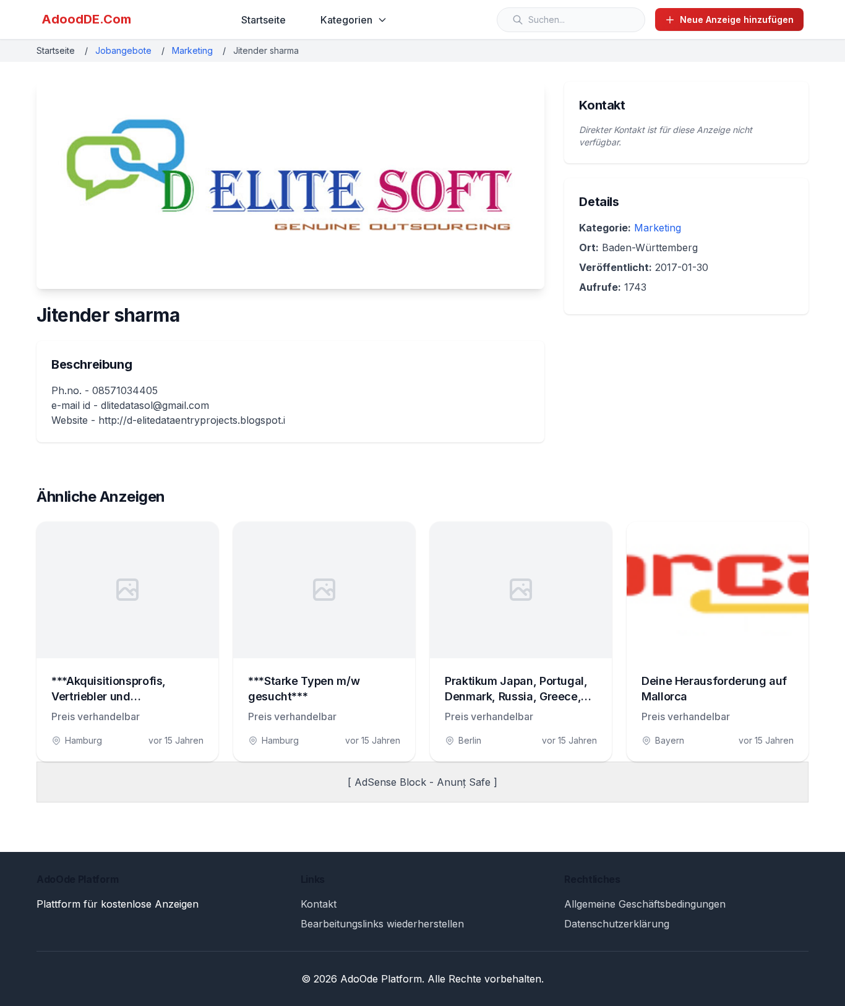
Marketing (192, 50)
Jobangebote (123, 50)
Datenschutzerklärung (616, 924)
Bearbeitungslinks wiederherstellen (382, 924)
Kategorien (346, 20)
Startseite (263, 20)
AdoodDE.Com (86, 19)
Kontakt (319, 904)
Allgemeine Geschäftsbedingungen (645, 904)
